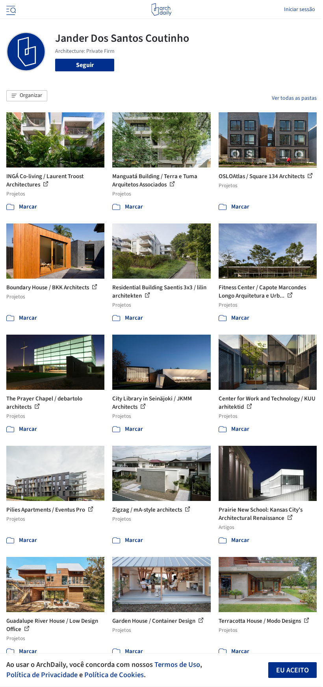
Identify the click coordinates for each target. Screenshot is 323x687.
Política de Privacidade (42, 675)
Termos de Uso (177, 664)
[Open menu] (10, 9)
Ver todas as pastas (294, 98)
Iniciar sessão (299, 9)
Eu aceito (292, 670)
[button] (26, 95)
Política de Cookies (114, 675)
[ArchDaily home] (161, 9)
